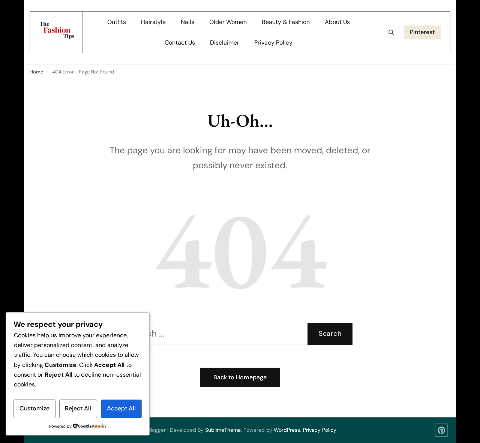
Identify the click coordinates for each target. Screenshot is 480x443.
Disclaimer (224, 42)
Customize (35, 408)
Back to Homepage (240, 377)
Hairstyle (153, 22)
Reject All (78, 408)
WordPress (287, 430)
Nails (187, 22)
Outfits (116, 22)
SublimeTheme (223, 430)
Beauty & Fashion (286, 22)
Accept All (121, 408)
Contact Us (180, 42)
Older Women (228, 22)
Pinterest (422, 32)
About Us (337, 22)
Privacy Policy (273, 42)
